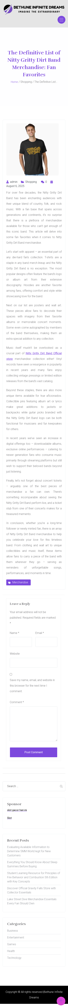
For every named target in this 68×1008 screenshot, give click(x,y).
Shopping (31, 181)
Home (14, 81)
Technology (14, 957)
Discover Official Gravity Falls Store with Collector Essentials (31, 890)
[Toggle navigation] (61, 20)
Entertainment (15, 937)
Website (15, 653)
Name (14, 633)
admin (13, 181)
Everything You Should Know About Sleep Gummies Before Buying (32, 864)
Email (39, 633)
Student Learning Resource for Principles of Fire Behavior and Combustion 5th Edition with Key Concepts (33, 877)
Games (11, 944)
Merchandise (20, 582)
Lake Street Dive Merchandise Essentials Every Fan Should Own (31, 901)
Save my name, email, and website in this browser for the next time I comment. (32, 685)
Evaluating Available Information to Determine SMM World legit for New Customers (29, 851)
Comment (17, 702)
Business (12, 930)
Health (11, 951)
